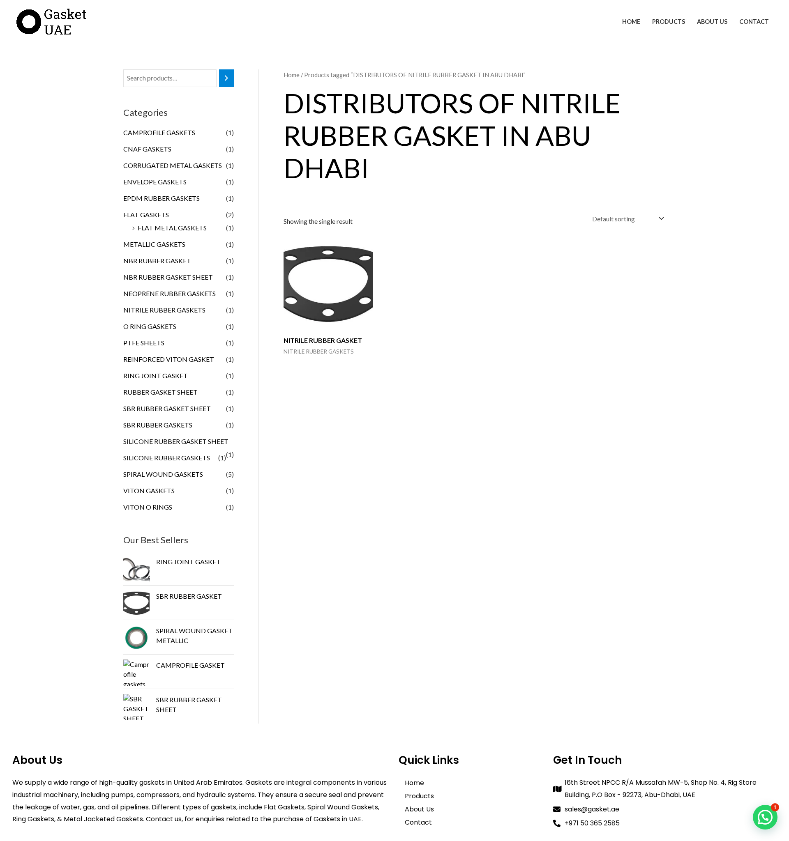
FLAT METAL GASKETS (172, 228)
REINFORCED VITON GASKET (168, 359)
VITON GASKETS (149, 490)
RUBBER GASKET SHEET (160, 392)
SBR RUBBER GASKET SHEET (167, 408)
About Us (712, 21)
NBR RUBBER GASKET (157, 260)
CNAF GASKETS (147, 149)
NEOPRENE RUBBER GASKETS (169, 293)
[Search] (226, 78)
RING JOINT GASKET (155, 375)
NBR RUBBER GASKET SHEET (168, 277)
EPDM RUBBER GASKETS (161, 198)
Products (668, 21)
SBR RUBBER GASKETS (157, 425)
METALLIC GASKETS (154, 244)
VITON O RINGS (147, 507)
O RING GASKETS (149, 326)
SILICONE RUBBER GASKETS (166, 458)
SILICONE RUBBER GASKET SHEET (175, 441)
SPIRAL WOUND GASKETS (163, 474)
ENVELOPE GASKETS (155, 182)
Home (631, 21)
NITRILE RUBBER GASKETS (164, 310)
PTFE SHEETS (143, 343)
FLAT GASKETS (146, 214)
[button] (765, 817)
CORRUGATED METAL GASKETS (172, 165)
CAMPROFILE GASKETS (159, 132)
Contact (754, 21)
